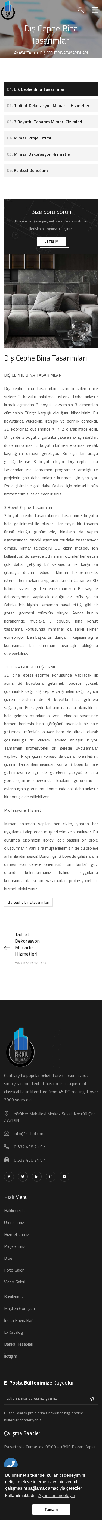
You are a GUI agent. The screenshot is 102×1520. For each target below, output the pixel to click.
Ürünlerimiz (14, 1222)
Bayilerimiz (14, 1296)
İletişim (10, 1356)
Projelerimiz (14, 1246)
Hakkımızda (14, 1210)
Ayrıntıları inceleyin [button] (56, 1495)
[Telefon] (11, 1464)
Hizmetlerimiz (16, 1234)
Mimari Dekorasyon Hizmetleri (39, 154)
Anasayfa (22, 52)
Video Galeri (14, 1282)
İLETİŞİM (51, 241)
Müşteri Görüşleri (19, 1308)
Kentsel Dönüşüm (27, 170)
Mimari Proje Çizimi (29, 138)
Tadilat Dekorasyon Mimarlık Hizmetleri (49, 105)
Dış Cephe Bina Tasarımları (36, 89)
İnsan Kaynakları (18, 1320)
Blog (8, 1258)
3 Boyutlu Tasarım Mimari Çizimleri (44, 121)
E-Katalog (13, 1332)
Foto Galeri (14, 1270)
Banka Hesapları (18, 1344)
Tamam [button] (51, 1509)
